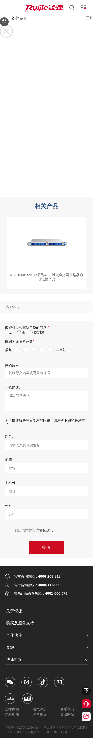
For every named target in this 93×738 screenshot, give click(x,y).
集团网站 (67, 714)
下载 (89, 18)
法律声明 (12, 709)
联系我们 (67, 709)
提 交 (46, 547)
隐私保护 (40, 709)
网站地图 (12, 714)
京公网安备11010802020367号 (46, 732)
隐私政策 (46, 530)
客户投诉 (40, 714)
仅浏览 (39, 332)
